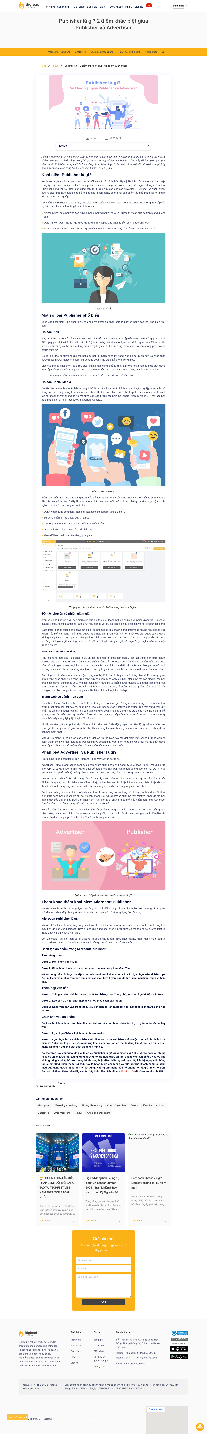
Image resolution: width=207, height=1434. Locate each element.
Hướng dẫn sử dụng (92, 1105)
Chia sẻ (61, 1083)
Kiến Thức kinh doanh (129, 52)
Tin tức (54, 65)
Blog (102, 6)
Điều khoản (116, 6)
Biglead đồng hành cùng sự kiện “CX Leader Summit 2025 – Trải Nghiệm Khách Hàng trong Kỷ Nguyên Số (102, 1185)
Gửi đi (103, 1302)
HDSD (128, 6)
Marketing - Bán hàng (59, 52)
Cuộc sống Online (116, 1105)
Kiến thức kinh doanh (154, 1105)
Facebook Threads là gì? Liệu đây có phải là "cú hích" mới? (148, 1182)
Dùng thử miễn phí (17, 1417)
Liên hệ (139, 6)
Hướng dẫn (99, 1366)
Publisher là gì (50, 181)
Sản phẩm (63, 6)
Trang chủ (76, 1339)
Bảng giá (92, 6)
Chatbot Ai (43, 1112)
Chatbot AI (80, 52)
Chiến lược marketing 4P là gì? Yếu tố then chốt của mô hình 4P (96, 375)
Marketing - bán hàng (66, 1105)
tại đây (89, 1071)
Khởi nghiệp (151, 52)
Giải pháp (79, 6)
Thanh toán (99, 1345)
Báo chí (134, 1105)
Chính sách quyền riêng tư (101, 1359)
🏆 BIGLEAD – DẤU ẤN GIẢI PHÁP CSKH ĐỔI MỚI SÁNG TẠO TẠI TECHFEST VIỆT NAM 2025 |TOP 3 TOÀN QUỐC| (56, 1187)
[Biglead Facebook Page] (179, 1344)
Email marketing (62, 1112)
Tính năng (49, 6)
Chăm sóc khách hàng (101, 52)
